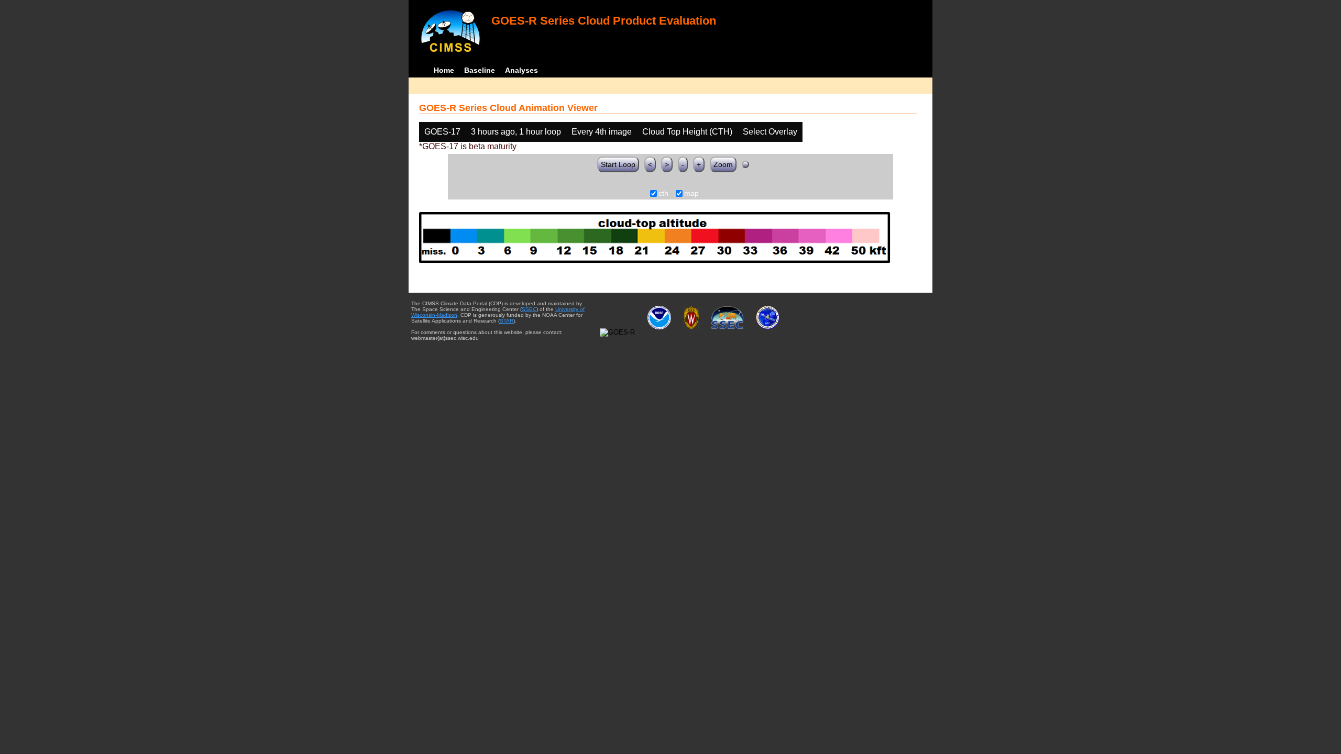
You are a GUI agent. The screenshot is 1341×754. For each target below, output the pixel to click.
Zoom (723, 164)
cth (663, 194)
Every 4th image (601, 131)
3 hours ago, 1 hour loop (516, 131)
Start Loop (618, 164)
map (691, 194)
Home (444, 70)
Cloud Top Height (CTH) (687, 131)
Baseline (479, 70)
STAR (506, 321)
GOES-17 (442, 131)
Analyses (521, 70)
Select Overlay (770, 131)
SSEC (529, 309)
